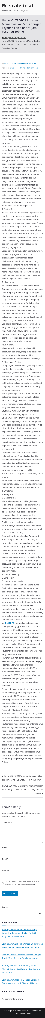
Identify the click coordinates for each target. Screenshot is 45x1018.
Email (5, 859)
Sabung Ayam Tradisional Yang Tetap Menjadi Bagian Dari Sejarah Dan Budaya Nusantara (21, 969)
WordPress (26, 1013)
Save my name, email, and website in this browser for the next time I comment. (22, 883)
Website (5, 870)
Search (5, 907)
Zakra (15, 1013)
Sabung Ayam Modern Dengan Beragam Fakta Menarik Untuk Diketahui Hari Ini (20, 982)
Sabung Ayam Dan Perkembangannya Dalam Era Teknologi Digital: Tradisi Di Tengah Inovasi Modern (19, 933)
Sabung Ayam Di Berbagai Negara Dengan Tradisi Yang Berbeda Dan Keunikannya (21, 956)
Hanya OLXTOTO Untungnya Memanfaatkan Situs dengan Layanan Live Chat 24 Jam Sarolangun (22, 789)
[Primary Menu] (41, 7)
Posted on (24, 63)
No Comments (32, 68)
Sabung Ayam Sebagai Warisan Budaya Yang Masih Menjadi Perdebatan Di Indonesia (22, 946)
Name (5, 847)
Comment (7, 822)
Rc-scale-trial (17, 5)
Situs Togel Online (17, 68)
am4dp (7, 63)
